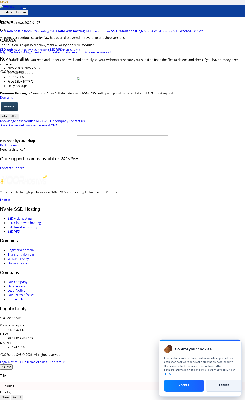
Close (5, 397)
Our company (58, 121)
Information (9, 116)
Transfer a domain (21, 254)
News (4, 2)
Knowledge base (12, 121)
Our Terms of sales (21, 295)
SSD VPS (14, 231)
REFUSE (224, 385)
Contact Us (77, 121)
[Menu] (24, 8)
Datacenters (16, 286)
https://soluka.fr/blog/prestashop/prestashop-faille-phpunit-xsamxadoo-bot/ (55, 52)
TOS (167, 374)
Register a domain (21, 250)
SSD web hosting (20, 218)
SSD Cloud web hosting (24, 223)
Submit (17, 397)
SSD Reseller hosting (22, 227)
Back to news (9, 145)
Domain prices (18, 263)
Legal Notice (16, 290)
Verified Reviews (36, 121)
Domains (6, 97)
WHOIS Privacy (18, 259)
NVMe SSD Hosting (14, 12)
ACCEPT (184, 385)
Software (8, 106)
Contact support (12, 168)
